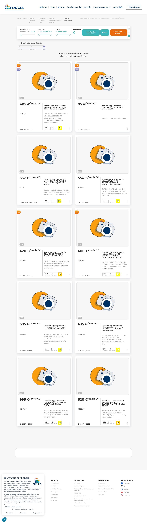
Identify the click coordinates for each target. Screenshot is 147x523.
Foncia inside (54, 494)
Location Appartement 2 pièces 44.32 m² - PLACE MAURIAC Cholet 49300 (55, 327)
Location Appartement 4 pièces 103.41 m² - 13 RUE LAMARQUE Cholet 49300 (55, 403)
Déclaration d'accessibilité (81, 506)
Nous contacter (102, 483)
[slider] (21, 35)
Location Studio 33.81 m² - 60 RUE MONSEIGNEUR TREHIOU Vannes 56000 (55, 107)
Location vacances (102, 7)
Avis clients (54, 497)
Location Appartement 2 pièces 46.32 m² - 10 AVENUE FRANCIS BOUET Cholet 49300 (113, 255)
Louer (52, 7)
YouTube (126, 492)
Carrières (53, 486)
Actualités (118, 7)
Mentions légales (79, 486)
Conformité (77, 493)
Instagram (127, 495)
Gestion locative (74, 7)
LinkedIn (126, 489)
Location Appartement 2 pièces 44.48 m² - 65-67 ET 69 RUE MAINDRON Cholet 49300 (113, 328)
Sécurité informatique (80, 503)
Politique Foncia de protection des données (84, 489)
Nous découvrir (55, 483)
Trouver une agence (103, 486)
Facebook (127, 483)
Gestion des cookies (80, 496)
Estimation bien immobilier (105, 489)
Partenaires (54, 500)
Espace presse (55, 491)
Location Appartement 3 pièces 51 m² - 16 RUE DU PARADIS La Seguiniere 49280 (55, 182)
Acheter (43, 7)
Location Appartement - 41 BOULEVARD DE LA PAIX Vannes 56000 (112, 107)
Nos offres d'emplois (56, 489)
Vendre (61, 7)
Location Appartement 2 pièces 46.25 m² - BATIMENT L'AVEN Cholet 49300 (113, 403)
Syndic (87, 7)
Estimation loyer (102, 491)
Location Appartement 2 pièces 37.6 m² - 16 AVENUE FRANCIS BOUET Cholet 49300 (113, 182)
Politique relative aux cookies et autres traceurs (83, 499)
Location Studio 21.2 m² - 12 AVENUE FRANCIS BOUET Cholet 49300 (55, 254)
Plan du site (77, 483)
